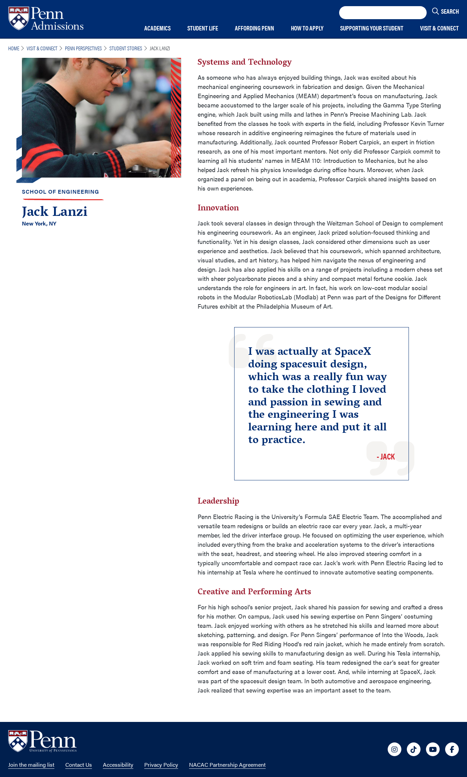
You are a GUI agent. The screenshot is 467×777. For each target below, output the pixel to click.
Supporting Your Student (371, 28)
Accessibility (118, 764)
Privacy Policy (161, 764)
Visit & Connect (439, 28)
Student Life (202, 28)
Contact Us (78, 764)
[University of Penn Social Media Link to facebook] (452, 749)
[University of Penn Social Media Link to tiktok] (414, 749)
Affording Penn (254, 28)
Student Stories (125, 48)
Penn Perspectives (83, 48)
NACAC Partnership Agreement (227, 764)
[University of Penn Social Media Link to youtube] (433, 749)
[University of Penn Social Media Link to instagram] (394, 749)
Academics (157, 28)
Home (13, 48)
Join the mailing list (31, 764)
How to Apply (307, 28)
